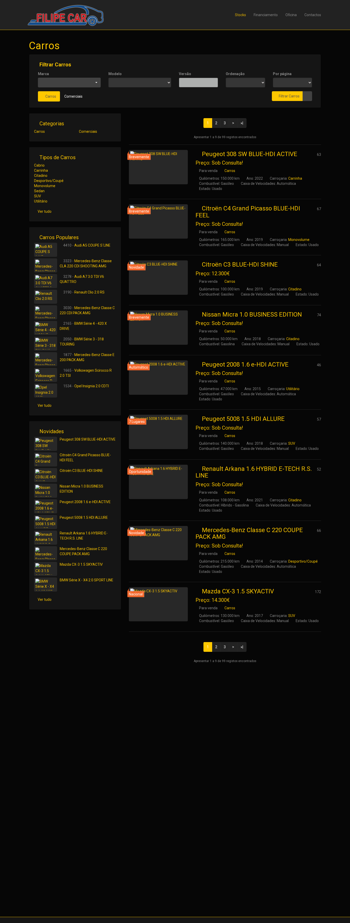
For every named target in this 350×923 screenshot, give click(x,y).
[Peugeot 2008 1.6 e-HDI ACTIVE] (158, 377)
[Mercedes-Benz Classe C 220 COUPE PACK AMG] (158, 543)
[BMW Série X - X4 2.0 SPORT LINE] (45, 584)
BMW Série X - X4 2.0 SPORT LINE (86, 580)
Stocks (240, 15)
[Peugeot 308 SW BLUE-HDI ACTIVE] (158, 167)
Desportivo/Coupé (303, 561)
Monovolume (299, 240)
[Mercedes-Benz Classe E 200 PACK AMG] (45, 359)
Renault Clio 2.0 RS (89, 292)
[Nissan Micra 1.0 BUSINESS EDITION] (158, 327)
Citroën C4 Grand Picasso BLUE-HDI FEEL (247, 212)
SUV (291, 443)
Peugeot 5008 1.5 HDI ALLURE (243, 418)
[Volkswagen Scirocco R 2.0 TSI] (45, 375)
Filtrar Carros (54, 64)
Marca (43, 74)
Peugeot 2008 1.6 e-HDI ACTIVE (245, 364)
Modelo (115, 74)
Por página (282, 74)
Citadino (295, 289)
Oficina (291, 15)
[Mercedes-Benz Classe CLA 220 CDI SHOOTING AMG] (45, 265)
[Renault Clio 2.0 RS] (45, 297)
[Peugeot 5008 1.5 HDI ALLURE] (158, 432)
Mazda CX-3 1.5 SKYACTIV (238, 591)
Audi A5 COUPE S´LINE (92, 245)
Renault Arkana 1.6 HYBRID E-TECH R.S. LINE (253, 472)
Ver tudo (45, 211)
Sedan (39, 191)
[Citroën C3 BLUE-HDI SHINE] (158, 277)
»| (242, 123)
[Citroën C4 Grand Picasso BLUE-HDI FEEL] (158, 221)
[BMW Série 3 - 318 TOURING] (45, 344)
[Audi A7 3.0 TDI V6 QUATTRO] (45, 281)
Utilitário (293, 389)
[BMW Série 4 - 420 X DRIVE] (45, 328)
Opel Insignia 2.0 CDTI (91, 386)
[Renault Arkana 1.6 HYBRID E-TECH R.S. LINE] (158, 482)
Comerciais (73, 96)
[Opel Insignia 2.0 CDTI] (45, 390)
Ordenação (235, 74)
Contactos (312, 15)
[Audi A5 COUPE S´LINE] (45, 250)
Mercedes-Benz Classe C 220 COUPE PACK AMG (249, 533)
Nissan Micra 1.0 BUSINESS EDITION (252, 314)
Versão (185, 74)
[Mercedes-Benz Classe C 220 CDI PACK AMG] (45, 312)
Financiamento (266, 15)
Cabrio (39, 165)
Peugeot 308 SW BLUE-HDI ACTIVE (249, 154)
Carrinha (295, 178)
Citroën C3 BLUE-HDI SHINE (240, 264)
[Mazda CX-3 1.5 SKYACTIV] (158, 604)
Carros (50, 96)
